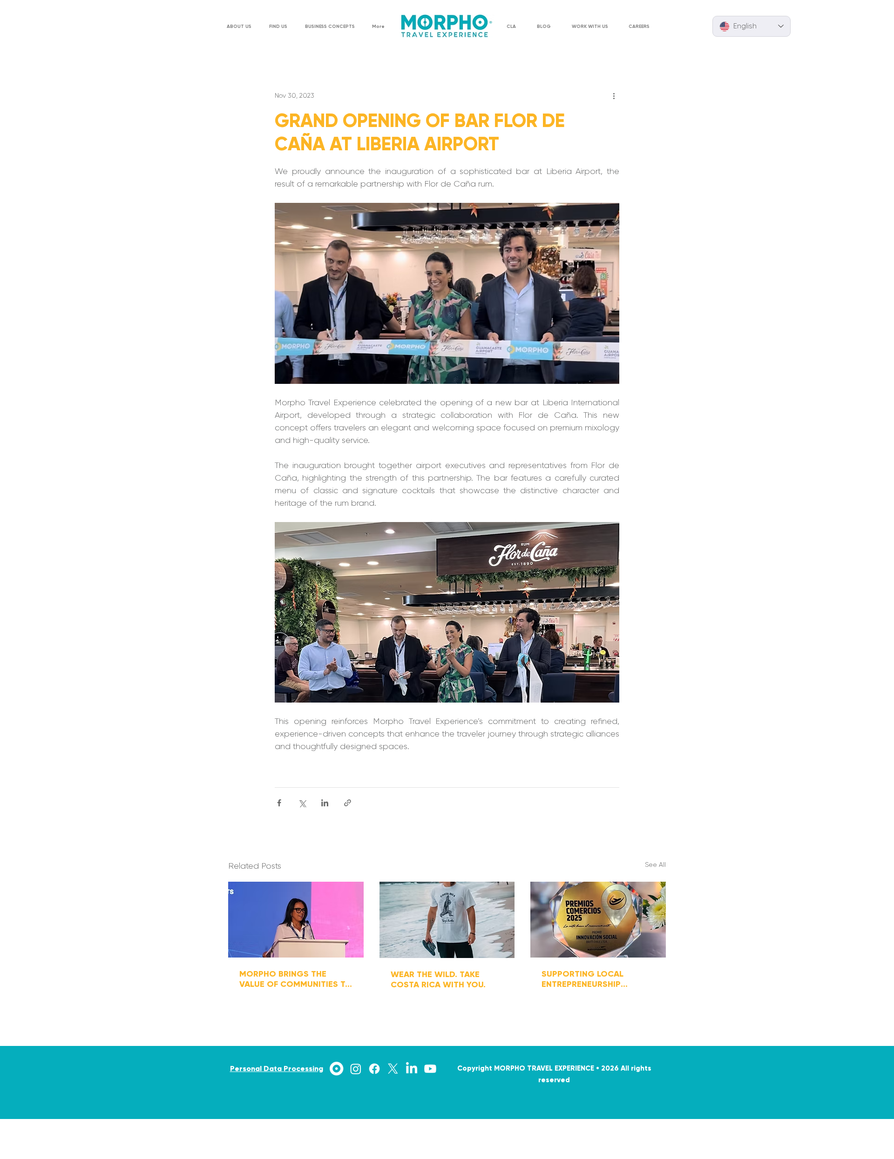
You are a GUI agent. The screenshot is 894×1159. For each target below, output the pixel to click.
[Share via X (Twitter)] (302, 802)
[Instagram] (356, 1069)
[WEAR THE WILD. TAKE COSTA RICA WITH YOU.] (447, 920)
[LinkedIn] (412, 1069)
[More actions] (613, 95)
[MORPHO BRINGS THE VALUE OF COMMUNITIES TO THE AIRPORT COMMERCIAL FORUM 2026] (296, 920)
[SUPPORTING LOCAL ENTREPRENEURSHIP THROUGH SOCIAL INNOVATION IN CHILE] (598, 920)
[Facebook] (374, 1069)
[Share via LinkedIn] (324, 802)
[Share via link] (347, 802)
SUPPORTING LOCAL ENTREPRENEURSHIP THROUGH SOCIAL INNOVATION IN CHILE (584, 979)
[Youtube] (430, 1069)
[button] (280, 26)
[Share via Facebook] (279, 802)
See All (655, 864)
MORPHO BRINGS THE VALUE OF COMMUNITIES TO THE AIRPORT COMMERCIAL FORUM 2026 (295, 979)
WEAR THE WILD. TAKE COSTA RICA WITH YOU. (438, 979)
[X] (393, 1069)
